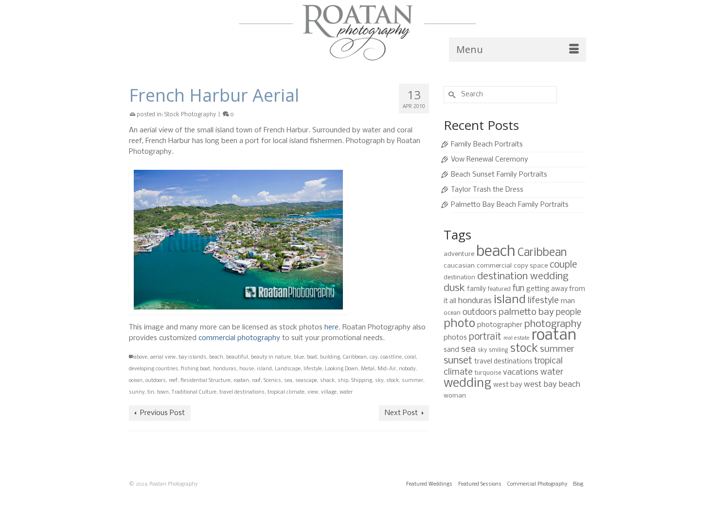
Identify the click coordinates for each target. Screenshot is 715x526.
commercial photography (239, 338)
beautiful (237, 357)
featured (499, 289)
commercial (494, 266)
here (331, 327)
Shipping (361, 380)
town (163, 392)
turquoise (488, 373)
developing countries (153, 369)
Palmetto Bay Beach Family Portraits (510, 205)
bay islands (192, 357)
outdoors (155, 380)
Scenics (272, 380)
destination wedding (523, 277)
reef (173, 380)
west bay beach (552, 385)
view (312, 392)
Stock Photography (190, 115)
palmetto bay (526, 312)
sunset (458, 361)
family (476, 289)
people (568, 312)
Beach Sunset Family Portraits (499, 175)
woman (455, 396)
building (330, 357)
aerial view (163, 357)
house (246, 369)
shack (327, 380)
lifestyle (313, 369)
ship (343, 380)
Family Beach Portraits (487, 144)
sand (451, 350)
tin (150, 392)
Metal (368, 369)
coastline (391, 357)
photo (459, 324)
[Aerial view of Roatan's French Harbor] (279, 239)
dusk (454, 288)
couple (563, 265)
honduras (224, 369)
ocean (136, 380)
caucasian (459, 266)
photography (553, 324)
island (264, 369)
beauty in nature (271, 357)
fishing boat (195, 369)
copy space (531, 266)
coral (410, 357)
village (329, 392)
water (346, 392)
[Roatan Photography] (357, 32)
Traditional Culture (194, 392)
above (140, 357)
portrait (485, 337)
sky (379, 380)
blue (299, 357)
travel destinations (242, 392)
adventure (459, 254)
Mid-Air (386, 369)
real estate (516, 338)
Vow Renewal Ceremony (489, 159)
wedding (467, 383)
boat (312, 357)
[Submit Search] (451, 94)
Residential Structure (205, 380)
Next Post (401, 413)
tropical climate (286, 392)
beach (216, 357)
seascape (306, 380)
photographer (499, 325)
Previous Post (162, 413)
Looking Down (341, 369)
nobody (407, 369)
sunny (136, 392)
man (568, 301)
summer (412, 380)
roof (256, 380)
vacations (520, 372)
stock (392, 380)
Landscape (288, 369)
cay (373, 357)
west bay (507, 385)
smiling (498, 350)
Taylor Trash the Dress (487, 190)
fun (518, 288)
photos (455, 338)
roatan (241, 380)
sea (288, 380)
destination (459, 277)
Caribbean (355, 357)
